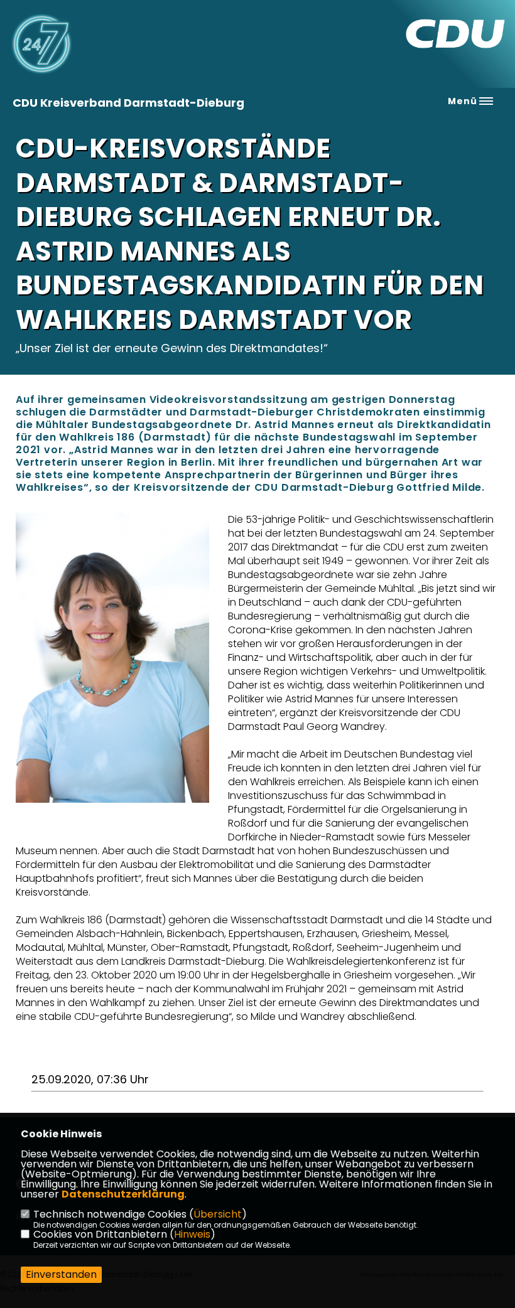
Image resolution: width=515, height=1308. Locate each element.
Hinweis (192, 1234)
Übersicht (217, 1214)
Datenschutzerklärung (123, 1194)
